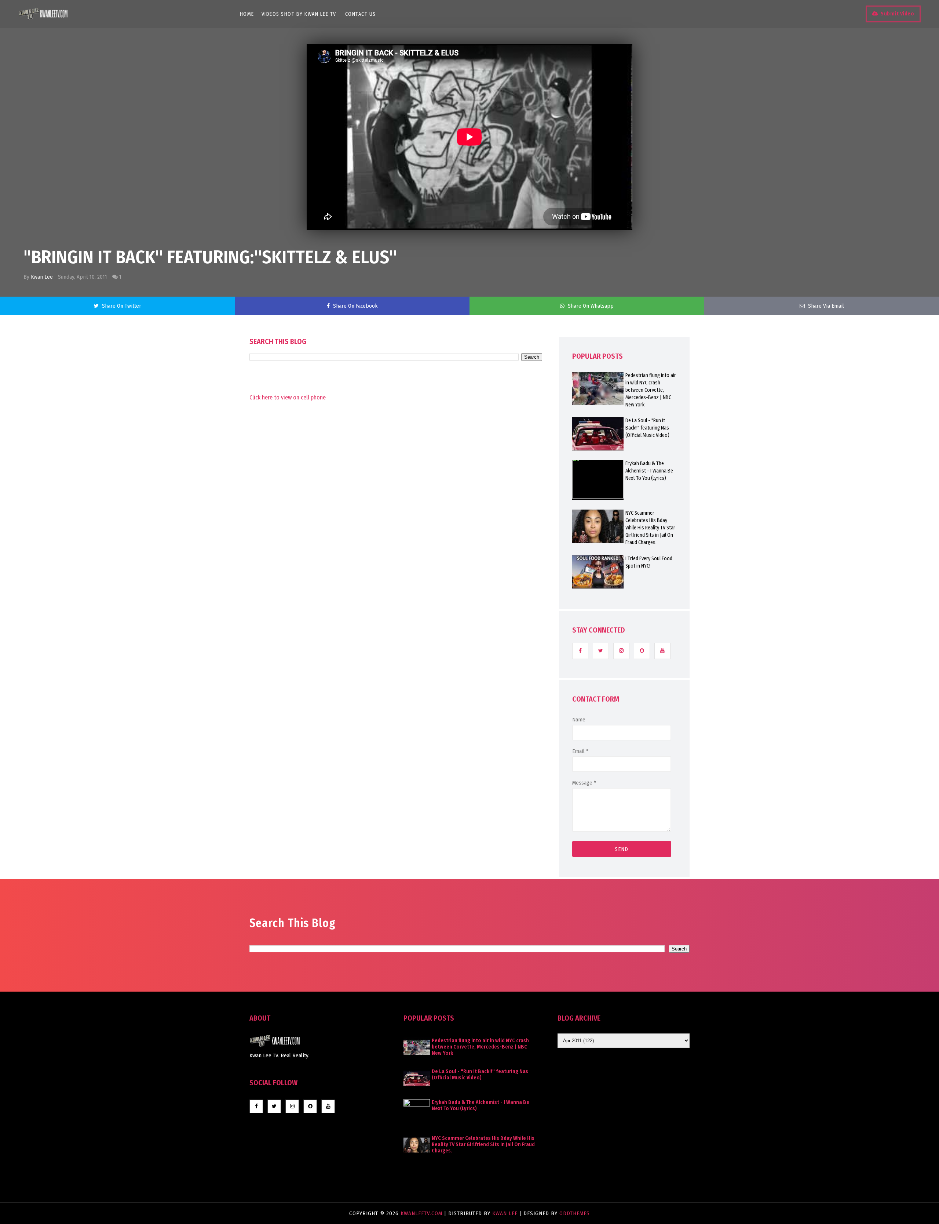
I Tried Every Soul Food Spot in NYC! (648, 562)
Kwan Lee (42, 277)
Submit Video (897, 14)
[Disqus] (395, 599)
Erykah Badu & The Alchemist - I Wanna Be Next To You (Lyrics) (649, 470)
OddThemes (574, 1213)
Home (247, 14)
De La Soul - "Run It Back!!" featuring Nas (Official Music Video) (647, 427)
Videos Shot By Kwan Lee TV (299, 14)
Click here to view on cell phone (287, 397)
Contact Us (360, 14)
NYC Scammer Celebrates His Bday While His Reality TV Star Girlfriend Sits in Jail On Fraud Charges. (650, 528)
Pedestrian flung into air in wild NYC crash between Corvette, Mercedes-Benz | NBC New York (650, 390)
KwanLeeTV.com (422, 1213)
